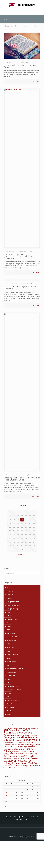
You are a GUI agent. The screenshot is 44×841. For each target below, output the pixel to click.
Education (10, 616)
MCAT (9, 665)
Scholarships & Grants (14, 690)
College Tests (24, 817)
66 (18, 546)
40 (26, 531)
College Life (10, 612)
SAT (8, 683)
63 (34, 542)
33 (26, 527)
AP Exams (10, 591)
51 (14, 538)
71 (22, 549)
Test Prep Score (10, 62)
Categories (8, 26)
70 (34, 546)
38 (18, 531)
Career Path (15, 730)
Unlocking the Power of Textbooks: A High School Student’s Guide (22, 478)
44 (14, 534)
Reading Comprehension (16, 754)
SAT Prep (18, 756)
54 (26, 538)
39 (22, 531)
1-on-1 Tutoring (8, 728)
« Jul (5, 806)
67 (22, 546)
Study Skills (13, 760)
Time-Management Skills (26, 765)
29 (10, 527)
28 (34, 523)
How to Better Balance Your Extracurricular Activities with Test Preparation (18, 256)
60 (22, 542)
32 (22, 527)
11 (22, 516)
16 (14, 519)
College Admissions (13, 602)
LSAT (8, 658)
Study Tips (10, 704)
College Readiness (11, 742)
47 (26, 534)
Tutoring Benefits (14, 768)
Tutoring (9, 714)
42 (34, 531)
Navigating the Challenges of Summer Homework (20, 287)
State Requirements (13, 700)
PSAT (8, 679)
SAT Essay (12, 756)
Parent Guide (11, 675)
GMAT (9, 626)
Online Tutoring (11, 672)
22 (10, 523)
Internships (10, 647)
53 (22, 538)
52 (18, 538)
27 (30, 523)
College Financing (12, 609)
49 (34, 534)
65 (14, 546)
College (9, 598)
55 (30, 538)
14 (34, 516)
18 (22, 519)
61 (26, 542)
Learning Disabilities (27, 747)
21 (34, 519)
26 (26, 523)
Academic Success (19, 728)
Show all (36, 26)
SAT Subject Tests (12, 686)
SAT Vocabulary (28, 756)
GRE (8, 630)
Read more (35, 81)
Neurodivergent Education (15, 668)
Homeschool (15, 747)
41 (30, 531)
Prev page (23, 505)
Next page (21, 554)
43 (10, 534)
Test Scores (8, 766)
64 (10, 546)
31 (18, 527)
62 (30, 542)
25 (22, 523)
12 (26, 516)
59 (18, 542)
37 (14, 531)
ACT (8, 587)
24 (18, 523)
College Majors (31, 739)
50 (10, 538)
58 (14, 542)
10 (18, 516)
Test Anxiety (10, 707)
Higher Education (15, 745)
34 (30, 527)
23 (14, 523)
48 (30, 534)
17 (18, 519)
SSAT (8, 697)
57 (10, 542)
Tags (16, 26)
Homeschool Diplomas (14, 637)
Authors (25, 26)
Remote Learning (30, 754)
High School (11, 633)
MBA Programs (11, 661)
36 (10, 531)
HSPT (8, 644)
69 (30, 546)
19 (26, 519)
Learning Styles (11, 749)
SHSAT (9, 693)
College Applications (13, 605)
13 (30, 516)
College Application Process (20, 737)
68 (26, 546)
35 (34, 527)
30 (14, 527)
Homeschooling (12, 640)
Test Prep (10, 711)
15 (10, 519)
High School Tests (12, 817)
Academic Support (32, 728)
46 (22, 534)
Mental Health (22, 749)
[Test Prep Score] (22, 4)
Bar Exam (10, 594)
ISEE (8, 651)
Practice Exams (18, 751)
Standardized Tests (26, 758)
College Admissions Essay (27, 735)
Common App (22, 742)
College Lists (18, 740)
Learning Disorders (13, 654)
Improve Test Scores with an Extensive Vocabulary (20, 66)
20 (30, 519)
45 (18, 534)
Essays (9, 623)
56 (34, 538)
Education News (12, 619)
